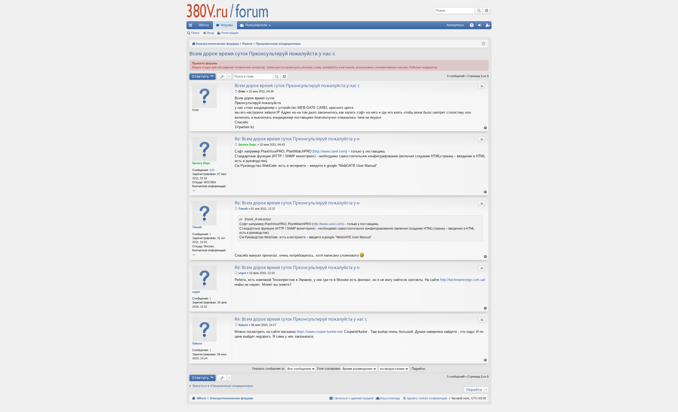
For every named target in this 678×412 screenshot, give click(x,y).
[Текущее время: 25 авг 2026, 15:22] (483, 43)
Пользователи (256, 25)
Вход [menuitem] (481, 26)
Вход (210, 32)
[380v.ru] (227, 10)
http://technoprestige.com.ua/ (462, 280)
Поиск (479, 10)
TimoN (197, 227)
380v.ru (203, 25)
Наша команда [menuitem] (390, 398)
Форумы (227, 25)
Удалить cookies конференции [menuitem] (427, 398)
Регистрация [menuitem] (489, 26)
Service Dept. (201, 163)
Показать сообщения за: (269, 368)
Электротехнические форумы (231, 398)
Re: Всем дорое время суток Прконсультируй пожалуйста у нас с (301, 319)
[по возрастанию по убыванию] (394, 368)
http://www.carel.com (330, 151)
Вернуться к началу (485, 128)
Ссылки (191, 26)
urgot (196, 291)
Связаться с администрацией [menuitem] (353, 398)
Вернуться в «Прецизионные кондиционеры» (223, 385)
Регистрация (229, 32)
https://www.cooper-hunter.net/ (320, 332)
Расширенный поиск (486, 10)
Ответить (200, 76)
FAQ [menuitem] (473, 26)
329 (211, 170)
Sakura (197, 343)
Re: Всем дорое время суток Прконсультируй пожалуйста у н (297, 139)
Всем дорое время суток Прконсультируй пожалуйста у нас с (262, 53)
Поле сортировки (329, 368)
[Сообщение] (236, 91)
